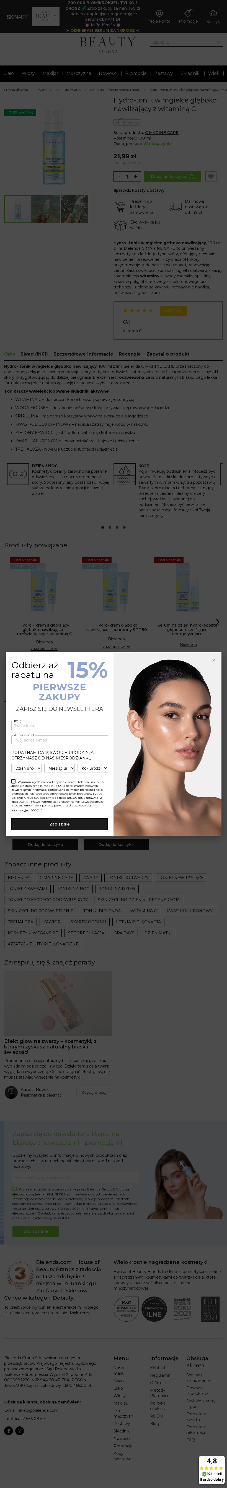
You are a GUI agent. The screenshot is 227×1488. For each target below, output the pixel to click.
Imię (17, 721)
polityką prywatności (56, 805)
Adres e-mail (24, 735)
